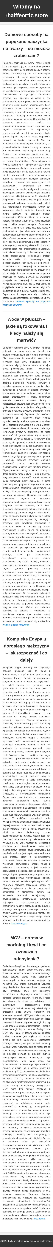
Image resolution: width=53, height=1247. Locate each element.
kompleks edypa (18, 923)
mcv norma (39, 1219)
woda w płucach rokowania (16, 625)
